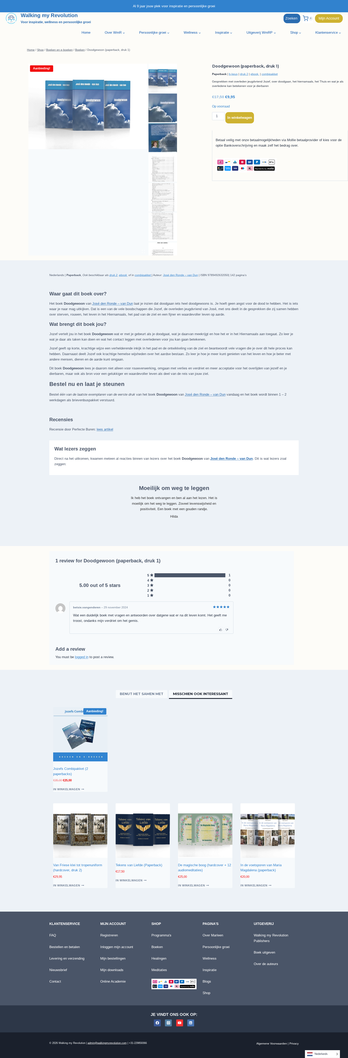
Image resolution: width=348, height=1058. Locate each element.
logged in (81, 657)
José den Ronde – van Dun (180, 275)
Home (86, 32)
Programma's (161, 935)
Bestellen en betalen (64, 947)
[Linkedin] (190, 1022)
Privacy (294, 1043)
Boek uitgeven (264, 952)
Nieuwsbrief (58, 970)
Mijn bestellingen (112, 958)
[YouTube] (179, 1022)
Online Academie (113, 981)
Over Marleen (213, 935)
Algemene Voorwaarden (271, 1043)
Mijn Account (329, 18)
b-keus (233, 74)
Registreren (109, 935)
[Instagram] (168, 1022)
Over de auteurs (266, 964)
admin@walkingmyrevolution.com (107, 1042)
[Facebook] (157, 1022)
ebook (255, 74)
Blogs (207, 981)
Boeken (157, 947)
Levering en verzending (66, 958)
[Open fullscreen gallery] (143, 251)
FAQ (52, 935)
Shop (206, 993)
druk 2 (244, 74)
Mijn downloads (111, 970)
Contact (55, 981)
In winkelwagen (239, 117)
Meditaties (159, 970)
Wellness (209, 958)
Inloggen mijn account (116, 947)
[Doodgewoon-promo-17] (87, 106)
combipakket (270, 74)
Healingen (158, 958)
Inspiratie (209, 970)
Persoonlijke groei (216, 947)
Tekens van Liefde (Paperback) (139, 865)
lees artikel (105, 429)
